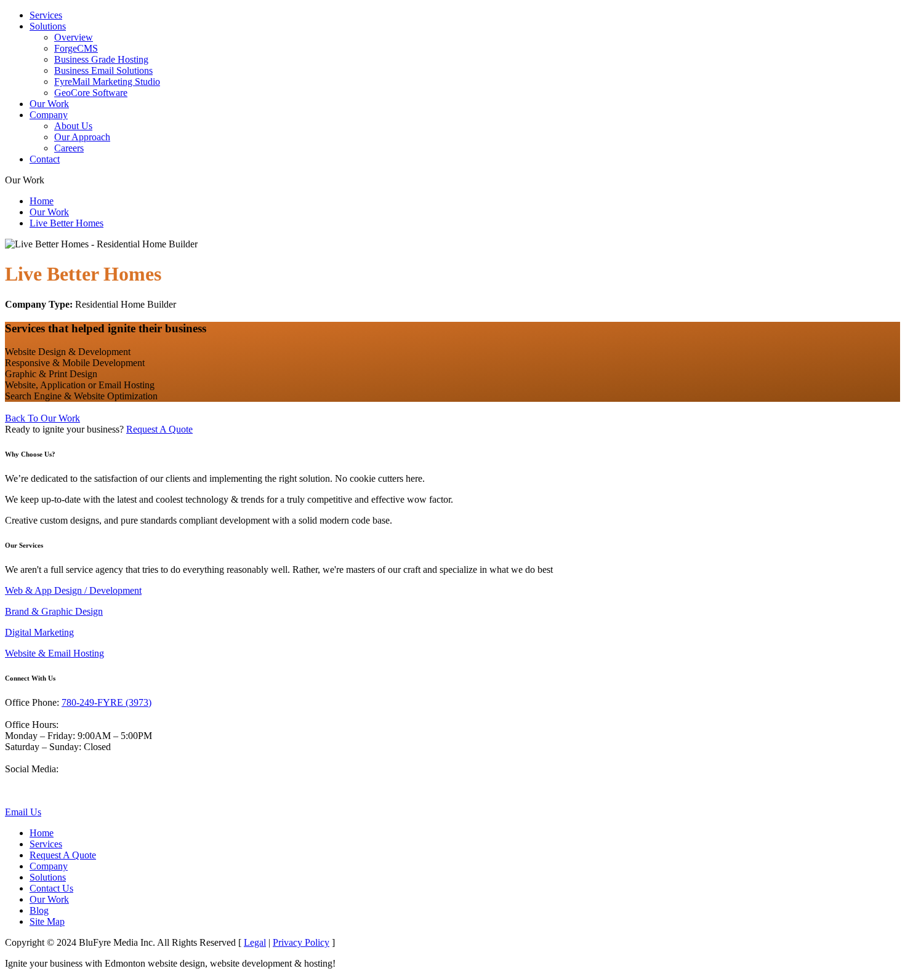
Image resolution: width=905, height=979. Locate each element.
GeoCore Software (90, 92)
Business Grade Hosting (101, 59)
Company (49, 115)
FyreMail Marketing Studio (107, 81)
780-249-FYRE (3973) (106, 702)
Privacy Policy (301, 942)
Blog (39, 910)
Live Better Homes (66, 223)
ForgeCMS (76, 48)
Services (46, 15)
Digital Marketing (39, 632)
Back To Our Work (42, 418)
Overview (73, 37)
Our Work (49, 103)
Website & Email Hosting (54, 653)
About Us (73, 126)
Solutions (48, 26)
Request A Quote (159, 429)
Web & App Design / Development (73, 590)
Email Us (23, 812)
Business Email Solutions (103, 70)
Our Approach (82, 137)
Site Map (47, 921)
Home (42, 201)
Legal (255, 942)
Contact (45, 159)
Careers (69, 148)
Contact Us (51, 888)
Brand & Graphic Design (54, 611)
